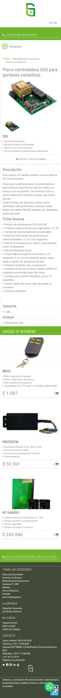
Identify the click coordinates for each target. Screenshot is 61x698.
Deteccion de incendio (12, 574)
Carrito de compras (11, 629)
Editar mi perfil (8, 626)
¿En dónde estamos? (12, 611)
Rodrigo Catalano (21, 683)
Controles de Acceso (12, 577)
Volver (6, 59)
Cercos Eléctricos (10, 590)
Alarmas (6, 587)
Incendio (6, 594)
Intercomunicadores (11, 597)
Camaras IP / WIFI (10, 584)
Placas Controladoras (16, 62)
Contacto (8, 635)
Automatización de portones (26, 59)
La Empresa (9, 603)
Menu (52, 23)
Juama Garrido (51, 679)
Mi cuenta (8, 618)
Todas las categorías (17, 569)
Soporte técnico (9, 623)
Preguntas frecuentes (12, 608)
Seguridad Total (30, 9)
